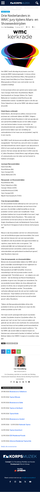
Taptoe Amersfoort (16, 430)
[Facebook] (3, 351)
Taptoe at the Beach (16, 408)
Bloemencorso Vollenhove (18, 391)
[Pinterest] (13, 351)
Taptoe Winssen (15, 397)
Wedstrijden (19, 7)
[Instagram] (14, 382)
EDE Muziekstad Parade (17, 435)
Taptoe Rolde (14, 413)
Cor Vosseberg (8, 27)
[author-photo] (20, 361)
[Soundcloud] (23, 382)
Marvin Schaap (25, 464)
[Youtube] (29, 382)
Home (2, 7)
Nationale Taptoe (24, 424)
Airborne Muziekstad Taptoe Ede (20, 441)
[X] (8, 351)
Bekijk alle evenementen (9, 446)
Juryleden (10, 343)
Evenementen (10, 7)
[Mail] (20, 382)
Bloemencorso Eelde (16, 402)
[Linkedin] (17, 382)
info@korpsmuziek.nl (28, 477)
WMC (15, 343)
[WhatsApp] (18, 351)
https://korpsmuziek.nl (20, 371)
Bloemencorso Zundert (17, 419)
